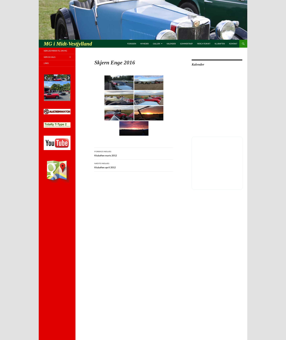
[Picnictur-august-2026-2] (60, 78)
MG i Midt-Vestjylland (68, 44)
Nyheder (144, 44)
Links (46, 63)
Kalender (171, 44)
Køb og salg (49, 57)
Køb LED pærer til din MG (55, 51)
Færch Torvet (203, 44)
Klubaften (220, 44)
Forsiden (131, 44)
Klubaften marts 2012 (105, 153)
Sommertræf (186, 44)
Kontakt (233, 44)
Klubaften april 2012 (105, 165)
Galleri (156, 44)
